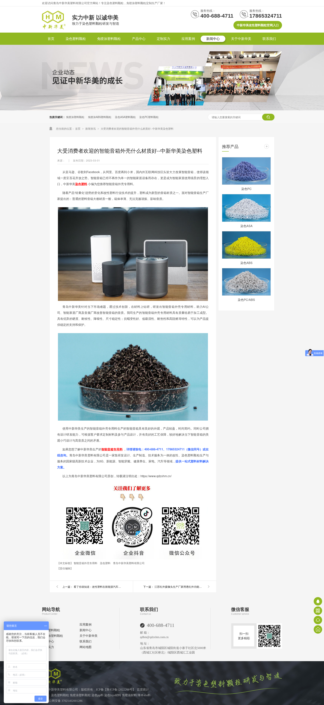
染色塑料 (105, 563)
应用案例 (188, 39)
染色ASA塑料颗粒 (125, 117)
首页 (51, 39)
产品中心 (139, 39)
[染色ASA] (246, 207)
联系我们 (269, 39)
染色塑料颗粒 (76, 39)
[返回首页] (318, 629)
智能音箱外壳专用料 (86, 563)
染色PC (246, 189)
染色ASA (246, 226)
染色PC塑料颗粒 (149, 117)
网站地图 (86, 647)
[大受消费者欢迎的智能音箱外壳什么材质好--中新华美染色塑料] (54, 28)
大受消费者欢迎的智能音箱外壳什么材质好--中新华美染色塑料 (137, 128)
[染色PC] (246, 171)
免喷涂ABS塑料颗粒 (99, 117)
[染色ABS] (246, 245)
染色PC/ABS (246, 300)
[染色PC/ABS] (246, 281)
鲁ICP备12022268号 (119, 689)
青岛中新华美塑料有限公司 (129, 563)
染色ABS (246, 263)
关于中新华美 (241, 39)
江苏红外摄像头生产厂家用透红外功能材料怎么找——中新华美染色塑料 (178, 586)
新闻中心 (213, 39)
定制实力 (163, 39)
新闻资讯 (91, 128)
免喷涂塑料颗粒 (109, 39)
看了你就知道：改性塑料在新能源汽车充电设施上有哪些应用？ (98, 586)
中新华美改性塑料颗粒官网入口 (258, 25)
